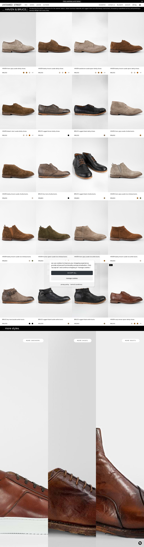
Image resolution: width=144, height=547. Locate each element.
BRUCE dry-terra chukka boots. (47, 194)
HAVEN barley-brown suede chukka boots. (15, 194)
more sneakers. (33, 340)
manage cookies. (72, 278)
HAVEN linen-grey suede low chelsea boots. (123, 194)
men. (26, 5)
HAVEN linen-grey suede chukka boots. (122, 131)
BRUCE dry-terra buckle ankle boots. (13, 319)
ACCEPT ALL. (72, 273)
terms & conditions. (76, 284)
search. (121, 5)
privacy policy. (65, 284)
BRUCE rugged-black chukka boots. (85, 194)
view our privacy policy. (72, 292)
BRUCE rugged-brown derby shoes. (49, 131)
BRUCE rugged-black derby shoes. (84, 131)
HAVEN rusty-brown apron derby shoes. (122, 319)
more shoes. (82, 340)
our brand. (46, 5)
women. (32, 5)
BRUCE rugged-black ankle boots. (84, 319)
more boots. (130, 340)
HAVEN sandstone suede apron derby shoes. (88, 68)
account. (127, 5)
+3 (32, 72)
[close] (97, 253)
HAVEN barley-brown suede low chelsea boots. (16, 256)
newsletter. (102, 5)
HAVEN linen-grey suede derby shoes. (14, 68)
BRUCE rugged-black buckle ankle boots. (50, 319)
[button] (140, 543)
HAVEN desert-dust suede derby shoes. (14, 131)
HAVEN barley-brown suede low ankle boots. (124, 256)
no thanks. (72, 290)
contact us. (111, 5)
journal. (39, 5)
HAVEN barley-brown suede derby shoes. (51, 68)
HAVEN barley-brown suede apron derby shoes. (124, 68)
